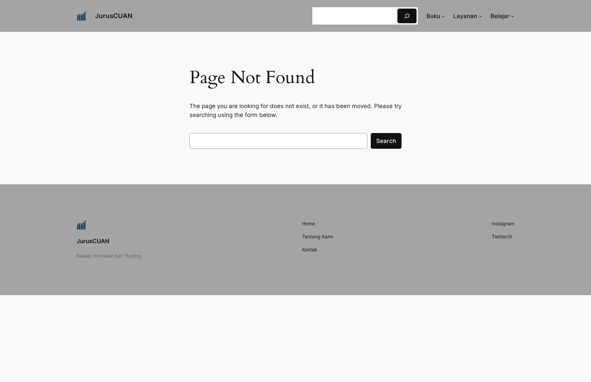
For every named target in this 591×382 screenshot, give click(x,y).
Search (386, 140)
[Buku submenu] (443, 16)
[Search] (407, 16)
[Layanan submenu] (480, 16)
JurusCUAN (113, 16)
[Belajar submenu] (512, 16)
